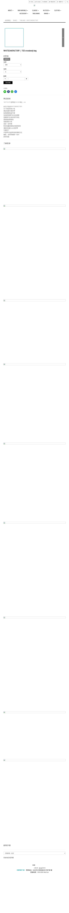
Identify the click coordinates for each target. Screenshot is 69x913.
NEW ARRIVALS (22, 10)
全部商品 (8, 20)
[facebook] (8, 91)
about (10, 10)
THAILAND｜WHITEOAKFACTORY (28, 20)
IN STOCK (46, 10)
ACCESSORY (23, 13)
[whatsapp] (12, 91)
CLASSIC (35, 10)
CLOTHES (57, 10)
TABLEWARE (36, 13)
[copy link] (15, 91)
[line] (5, 91)
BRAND (46, 13)
